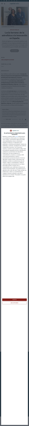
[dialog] (14, 276)
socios (16, 136)
